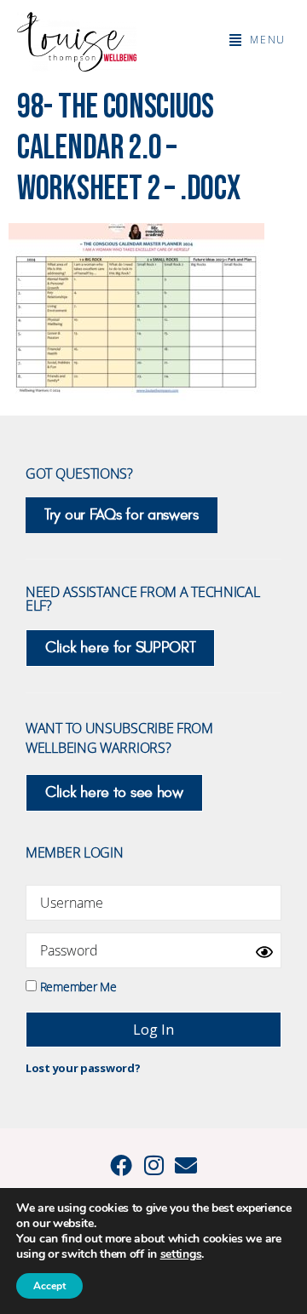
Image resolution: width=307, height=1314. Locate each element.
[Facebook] (121, 1165)
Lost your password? (83, 1068)
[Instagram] (153, 1165)
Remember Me (76, 985)
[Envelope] (186, 1165)
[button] (257, 40)
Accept (49, 1286)
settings (181, 1254)
